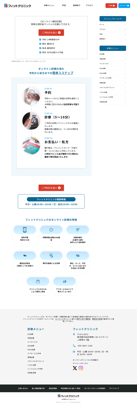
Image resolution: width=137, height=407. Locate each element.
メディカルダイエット (107, 87)
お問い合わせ (23, 388)
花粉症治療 (103, 102)
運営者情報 (53, 388)
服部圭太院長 (97, 319)
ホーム (102, 24)
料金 (64, 5)
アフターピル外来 (106, 78)
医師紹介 (76, 5)
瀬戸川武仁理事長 (83, 319)
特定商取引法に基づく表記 (70, 388)
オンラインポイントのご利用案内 (85, 360)
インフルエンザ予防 (106, 97)
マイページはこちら (80, 363)
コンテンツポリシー (62, 319)
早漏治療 (103, 59)
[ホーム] (17, 6)
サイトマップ (114, 388)
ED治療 (102, 54)
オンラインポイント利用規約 (94, 388)
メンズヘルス (104, 63)
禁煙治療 (103, 83)
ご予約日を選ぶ (49, 32)
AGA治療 (103, 68)
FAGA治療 (103, 73)
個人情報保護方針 (38, 388)
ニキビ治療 (103, 92)
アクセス (89, 5)
